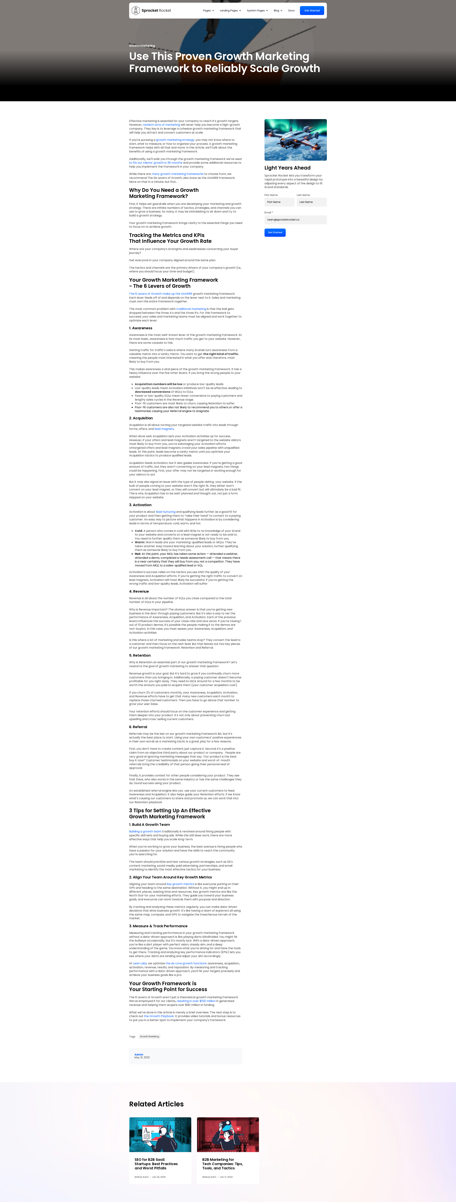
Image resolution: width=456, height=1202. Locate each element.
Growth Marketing (240, 21)
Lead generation (285, 21)
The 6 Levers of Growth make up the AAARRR (160, 294)
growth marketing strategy (175, 140)
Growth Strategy (262, 21)
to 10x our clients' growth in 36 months (156, 163)
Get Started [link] (312, 10)
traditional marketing (191, 309)
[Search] (321, 21)
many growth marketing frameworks (178, 174)
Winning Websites (307, 21)
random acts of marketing (162, 125)
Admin (138, 1054)
